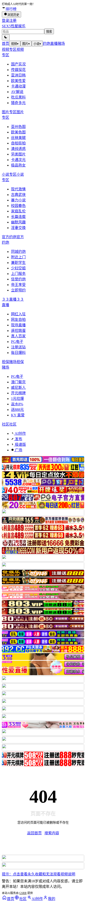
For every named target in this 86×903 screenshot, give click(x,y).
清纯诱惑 (18, 149)
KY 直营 (18, 415)
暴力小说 (18, 200)
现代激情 (18, 189)
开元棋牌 (18, 393)
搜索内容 (51, 833)
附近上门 (18, 257)
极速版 (20, 444)
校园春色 (18, 206)
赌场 (61, 43)
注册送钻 (18, 347)
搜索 (49, 31)
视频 (15, 43)
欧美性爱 (18, 81)
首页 (5, 43)
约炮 (46, 43)
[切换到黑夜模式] (6, 37)
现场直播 (18, 325)
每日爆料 (18, 353)
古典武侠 (18, 195)
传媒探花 (18, 70)
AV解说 (17, 92)
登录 (5, 21)
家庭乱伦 (18, 211)
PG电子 (17, 342)
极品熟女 (18, 165)
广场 (18, 450)
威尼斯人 (18, 387)
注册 (13, 21)
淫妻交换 (18, 228)
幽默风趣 (18, 222)
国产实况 (18, 64)
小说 (37, 43)
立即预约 (18, 290)
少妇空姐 (18, 268)
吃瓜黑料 (18, 97)
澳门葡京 (18, 382)
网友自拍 (18, 320)
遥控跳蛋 (18, 331)
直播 (54, 43)
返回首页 (34, 833)
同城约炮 (18, 252)
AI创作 (20, 433)
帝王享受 (18, 285)
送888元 (17, 410)
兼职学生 (18, 263)
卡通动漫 (18, 86)
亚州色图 (18, 127)
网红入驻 (18, 314)
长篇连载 (18, 217)
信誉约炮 (18, 279)
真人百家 (18, 336)
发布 (18, 439)
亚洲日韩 (18, 75)
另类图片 (18, 154)
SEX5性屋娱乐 (13, 26)
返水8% (17, 404)
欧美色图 (18, 132)
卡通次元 (18, 160)
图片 (26, 43)
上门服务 (18, 274)
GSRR (23, 893)
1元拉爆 (17, 399)
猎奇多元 (18, 103)
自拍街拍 (18, 143)
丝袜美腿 (18, 138)
